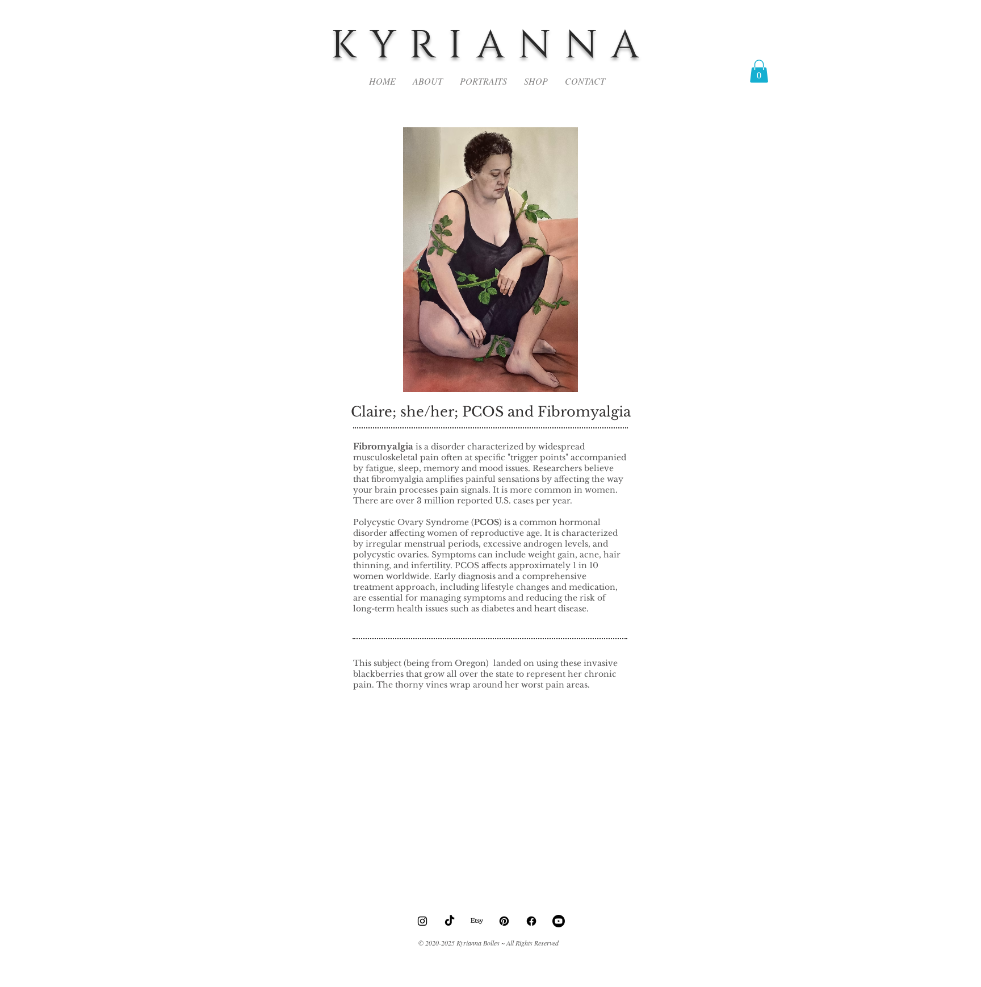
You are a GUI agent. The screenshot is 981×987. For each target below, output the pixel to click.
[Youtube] (558, 921)
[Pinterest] (504, 921)
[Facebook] (531, 921)
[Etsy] (477, 921)
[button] (759, 71)
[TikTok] (449, 921)
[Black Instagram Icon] (422, 921)
